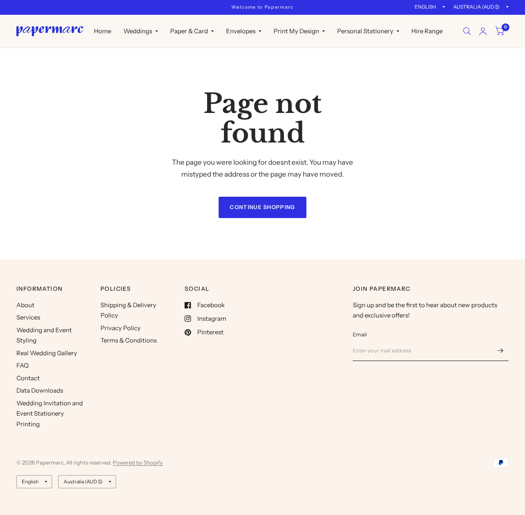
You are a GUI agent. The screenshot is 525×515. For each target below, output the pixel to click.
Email (360, 334)
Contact (28, 378)
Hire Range (427, 31)
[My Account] (483, 31)
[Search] (467, 31)
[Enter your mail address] (500, 350)
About (25, 305)
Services (28, 317)
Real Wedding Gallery (46, 353)
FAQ (22, 365)
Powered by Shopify (138, 462)
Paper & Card (189, 31)
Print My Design (296, 31)
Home (102, 31)
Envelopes (241, 31)
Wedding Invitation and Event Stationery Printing (49, 413)
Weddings (137, 31)
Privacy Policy (120, 328)
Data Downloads (39, 390)
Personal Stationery (365, 31)
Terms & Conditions (128, 340)
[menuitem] (102, 31)
